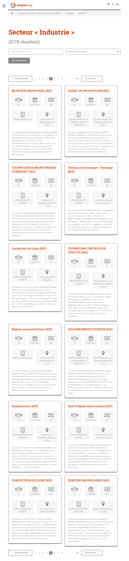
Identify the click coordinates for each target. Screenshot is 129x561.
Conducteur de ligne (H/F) (29, 248)
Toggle (5, 6)
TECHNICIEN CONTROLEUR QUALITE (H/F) (87, 250)
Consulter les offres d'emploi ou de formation (39, 13)
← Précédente (20, 79)
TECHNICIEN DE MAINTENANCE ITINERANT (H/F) (34, 169)
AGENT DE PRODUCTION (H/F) (88, 90)
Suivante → (92, 79)
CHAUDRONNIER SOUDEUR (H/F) (90, 329)
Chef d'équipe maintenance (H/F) (90, 406)
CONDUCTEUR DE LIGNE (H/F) (32, 480)
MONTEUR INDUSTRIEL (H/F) (32, 90)
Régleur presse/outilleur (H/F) (32, 329)
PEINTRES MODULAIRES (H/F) (88, 480)
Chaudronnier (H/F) (25, 406)
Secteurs (69, 13)
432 (77, 79)
